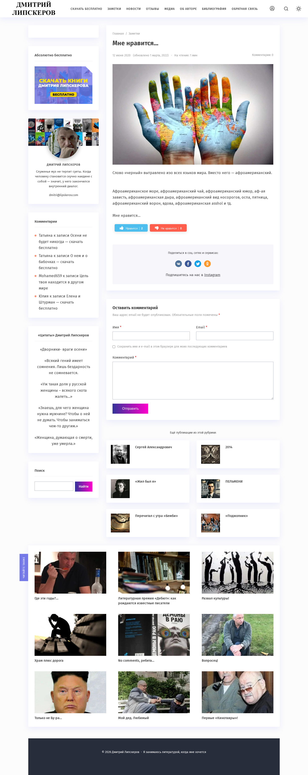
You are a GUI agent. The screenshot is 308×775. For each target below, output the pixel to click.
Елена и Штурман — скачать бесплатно (59, 302)
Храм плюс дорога (49, 661)
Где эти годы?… (46, 598)
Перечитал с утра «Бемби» (156, 516)
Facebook (188, 263)
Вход (277, 6)
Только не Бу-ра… (48, 718)
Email (201, 327)
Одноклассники (207, 263)
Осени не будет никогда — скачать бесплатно (63, 241)
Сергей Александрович (153, 447)
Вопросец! (210, 661)
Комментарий (124, 357)
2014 (228, 447)
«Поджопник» (236, 516)
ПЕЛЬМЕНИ (234, 481)
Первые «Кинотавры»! (220, 718)
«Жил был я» (145, 481)
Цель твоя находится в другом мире (63, 282)
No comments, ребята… (136, 661)
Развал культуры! (215, 598)
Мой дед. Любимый (133, 718)
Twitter (197, 263)
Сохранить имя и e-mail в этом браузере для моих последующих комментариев (172, 346)
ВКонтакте (178, 263)
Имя (117, 327)
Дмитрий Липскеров (34, 8)
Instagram (212, 275)
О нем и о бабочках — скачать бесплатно (63, 261)
